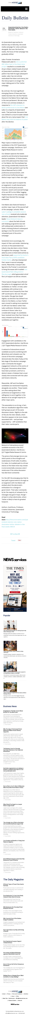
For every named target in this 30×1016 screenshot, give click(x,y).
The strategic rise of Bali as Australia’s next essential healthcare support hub (13, 823)
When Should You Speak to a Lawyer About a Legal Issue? (12, 805)
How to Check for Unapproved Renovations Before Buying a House (15, 693)
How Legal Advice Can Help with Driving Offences (13, 930)
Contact (4, 993)
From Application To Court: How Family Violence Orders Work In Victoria (13, 896)
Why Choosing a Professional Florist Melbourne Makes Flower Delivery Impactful (12, 730)
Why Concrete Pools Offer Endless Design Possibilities (12, 919)
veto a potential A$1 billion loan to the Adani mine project (14, 64)
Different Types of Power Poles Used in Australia (13, 884)
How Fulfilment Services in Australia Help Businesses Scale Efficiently (13, 859)
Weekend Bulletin (12, 1000)
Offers (17, 996)
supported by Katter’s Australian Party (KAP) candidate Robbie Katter (15, 257)
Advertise (26, 993)
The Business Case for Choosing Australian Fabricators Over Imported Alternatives (13, 750)
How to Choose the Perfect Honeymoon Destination (13, 964)
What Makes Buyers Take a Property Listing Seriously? (13, 652)
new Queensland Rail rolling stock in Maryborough (14, 271)
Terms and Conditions (17, 993)
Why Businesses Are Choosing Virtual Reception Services (12, 907)
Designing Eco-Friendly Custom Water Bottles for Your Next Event (13, 711)
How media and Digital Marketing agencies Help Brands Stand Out (12, 953)
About (13, 996)
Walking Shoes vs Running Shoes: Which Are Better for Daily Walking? (13, 976)
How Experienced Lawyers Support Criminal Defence (12, 942)
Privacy (8, 993)
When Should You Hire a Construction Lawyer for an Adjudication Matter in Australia (15, 672)
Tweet (13, 540)
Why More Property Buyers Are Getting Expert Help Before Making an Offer (15, 631)
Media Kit (20, 1000)
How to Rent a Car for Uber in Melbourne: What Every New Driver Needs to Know (13, 786)
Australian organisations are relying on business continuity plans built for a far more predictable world (13, 769)
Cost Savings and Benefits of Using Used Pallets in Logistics (13, 841)
